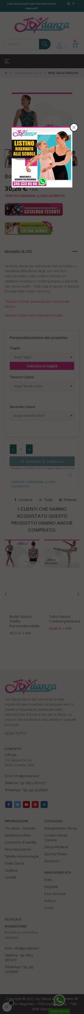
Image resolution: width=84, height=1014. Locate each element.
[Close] (74, 127)
